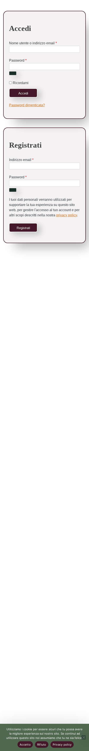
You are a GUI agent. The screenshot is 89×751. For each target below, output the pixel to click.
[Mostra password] (12, 73)
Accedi (23, 93)
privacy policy (66, 215)
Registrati (23, 228)
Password (18, 60)
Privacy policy (62, 744)
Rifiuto (41, 744)
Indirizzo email (21, 160)
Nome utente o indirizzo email (33, 43)
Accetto (25, 744)
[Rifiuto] (83, 737)
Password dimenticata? (27, 105)
